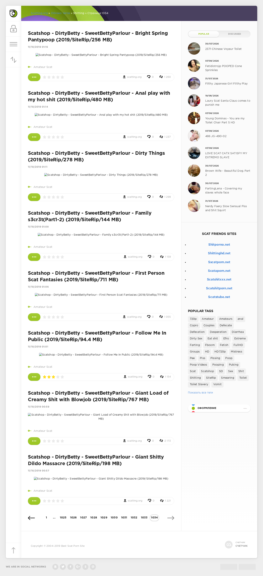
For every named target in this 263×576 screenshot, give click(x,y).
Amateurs (225, 319)
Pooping (218, 365)
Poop (228, 358)
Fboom (210, 345)
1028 (93, 518)
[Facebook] (70, 567)
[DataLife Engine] (13, 13)
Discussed (234, 34)
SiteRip (211, 378)
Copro (194, 325)
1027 (83, 518)
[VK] (55, 567)
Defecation (197, 332)
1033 (144, 518)
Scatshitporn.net (219, 288)
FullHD (238, 345)
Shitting (195, 378)
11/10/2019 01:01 (38, 347)
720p (193, 319)
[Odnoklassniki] (85, 567)
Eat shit (213, 338)
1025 (63, 518)
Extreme (240, 338)
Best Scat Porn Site (73, 546)
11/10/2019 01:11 (37, 167)
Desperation (218, 332)
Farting (195, 345)
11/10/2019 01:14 (38, 107)
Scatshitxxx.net (219, 279)
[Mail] (93, 567)
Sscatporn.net (219, 262)
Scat (193, 371)
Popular (203, 34)
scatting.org (134, 77)
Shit (241, 371)
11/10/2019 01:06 (38, 287)
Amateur (208, 319)
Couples (209, 325)
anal (240, 319)
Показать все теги (200, 393)
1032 (134, 518)
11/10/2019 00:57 (38, 471)
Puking (233, 365)
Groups (195, 352)
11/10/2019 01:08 (38, 227)
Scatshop (207, 371)
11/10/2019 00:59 (38, 407)
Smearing (227, 378)
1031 (124, 518)
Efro (226, 338)
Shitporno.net (219, 244)
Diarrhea (238, 332)
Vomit (217, 384)
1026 (73, 518)
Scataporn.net (219, 271)
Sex (230, 371)
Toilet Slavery (199, 384)
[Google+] (78, 567)
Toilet (243, 378)
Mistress (236, 352)
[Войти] (13, 29)
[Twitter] (63, 567)
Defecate (226, 325)
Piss (202, 358)
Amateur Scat (43, 67)
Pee (192, 358)
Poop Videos (198, 365)
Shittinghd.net (219, 253)
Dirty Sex (196, 338)
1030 (114, 518)
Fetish (224, 345)
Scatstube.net (219, 297)
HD (207, 352)
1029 (104, 518)
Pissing (215, 358)
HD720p (220, 352)
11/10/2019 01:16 (38, 47)
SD (221, 371)
